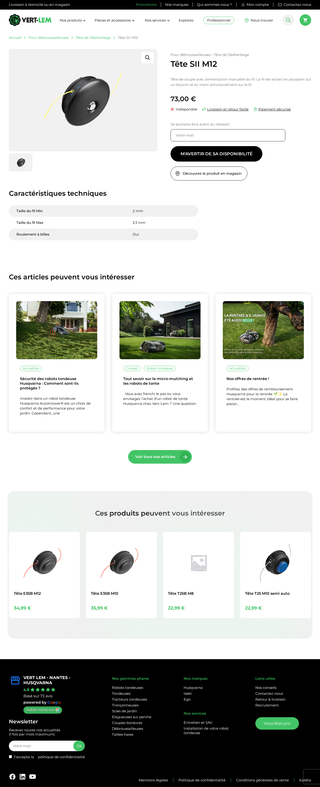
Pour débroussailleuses (49, 37)
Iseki (188, 693)
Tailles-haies (122, 734)
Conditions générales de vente (262, 780)
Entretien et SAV (198, 722)
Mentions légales (153, 780)
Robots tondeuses (127, 687)
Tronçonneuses (125, 705)
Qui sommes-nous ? (214, 4)
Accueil (15, 37)
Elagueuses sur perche (131, 717)
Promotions (146, 4)
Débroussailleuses (127, 728)
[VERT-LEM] (30, 22)
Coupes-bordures (127, 722)
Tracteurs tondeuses (129, 699)
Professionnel (219, 20)
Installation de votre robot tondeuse (206, 730)
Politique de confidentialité (202, 780)
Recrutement (267, 705)
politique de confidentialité (61, 757)
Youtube (32, 776)
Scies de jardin (124, 711)
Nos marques (176, 4)
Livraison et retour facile (228, 109)
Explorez (186, 20)
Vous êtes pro (277, 723)
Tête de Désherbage (93, 37)
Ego (187, 699)
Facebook (12, 776)
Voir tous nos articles (155, 456)
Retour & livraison (270, 699)
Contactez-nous (297, 4)
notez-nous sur (40, 709)
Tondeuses (121, 693)
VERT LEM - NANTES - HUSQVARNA (47, 680)
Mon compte (258, 4)
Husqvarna (193, 687)
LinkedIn (22, 776)
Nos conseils (265, 687)
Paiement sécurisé (274, 109)
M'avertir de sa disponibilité (217, 153)
